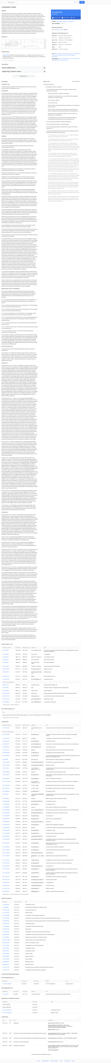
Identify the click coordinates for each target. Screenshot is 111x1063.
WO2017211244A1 (6, 781)
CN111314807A (5, 852)
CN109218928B (5, 815)
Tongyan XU (65, 21)
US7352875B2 (5, 690)
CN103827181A (5, 696)
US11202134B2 (5, 912)
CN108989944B (5, 821)
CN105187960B (5, 762)
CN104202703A (5, 679)
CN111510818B (5, 863)
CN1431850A (5, 687)
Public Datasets (54, 1060)
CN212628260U (5, 866)
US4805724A (5, 662)
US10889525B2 (5, 920)
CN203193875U (5, 699)
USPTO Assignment (75, 58)
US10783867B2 (5, 827)
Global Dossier (60, 60)
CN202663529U (5, 672)
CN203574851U (5, 948)
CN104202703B (5, 741)
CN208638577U (5, 964)
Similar (73, 17)
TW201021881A (6, 693)
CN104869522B (5, 752)
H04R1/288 (6, 55)
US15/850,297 (5, 994)
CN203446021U (5, 950)
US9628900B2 (5, 907)
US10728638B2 (5, 807)
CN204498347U (5, 747)
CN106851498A (5, 801)
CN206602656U (5, 804)
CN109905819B (5, 839)
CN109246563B (5, 830)
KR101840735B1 (6, 918)
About (38, 1060)
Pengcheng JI (71, 21)
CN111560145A (5, 868)
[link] (23, 56)
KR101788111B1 (6, 788)
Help (73, 1060)
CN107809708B (5, 809)
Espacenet (54, 60)
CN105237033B (5, 774)
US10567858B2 (5, 926)
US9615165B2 (5, 768)
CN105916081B (5, 778)
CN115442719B (5, 888)
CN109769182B (5, 843)
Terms (61, 1060)
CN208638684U (5, 956)
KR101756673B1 (6, 785)
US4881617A (5, 684)
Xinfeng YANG (59, 21)
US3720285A (5, 654)
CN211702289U (5, 849)
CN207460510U (5, 942)
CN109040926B (5, 818)
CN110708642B (5, 846)
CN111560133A (5, 872)
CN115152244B (5, 860)
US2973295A (5, 650)
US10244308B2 (5, 772)
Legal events (55, 55)
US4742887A (5, 659)
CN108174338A (5, 812)
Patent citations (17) (58, 53)
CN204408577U (5, 744)
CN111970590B (5, 945)
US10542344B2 (5, 738)
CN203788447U (5, 676)
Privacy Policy (67, 1060)
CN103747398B (5, 734)
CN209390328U (5, 836)
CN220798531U (5, 891)
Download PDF (57, 17)
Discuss (65, 60)
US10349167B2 (5, 749)
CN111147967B (5, 855)
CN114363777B (5, 967)
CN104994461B (5, 755)
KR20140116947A (6, 940)
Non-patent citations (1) (68, 53)
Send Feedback (45, 1060)
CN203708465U (5, 701)
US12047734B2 (5, 727)
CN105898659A (5, 791)
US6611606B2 (5, 666)
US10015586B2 (5, 937)
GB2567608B (5, 759)
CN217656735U (5, 879)
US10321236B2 (5, 923)
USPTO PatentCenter (66, 58)
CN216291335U (5, 969)
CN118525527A (5, 885)
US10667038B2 (5, 798)
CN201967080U (5, 669)
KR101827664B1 (6, 915)
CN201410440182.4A (7, 1010)
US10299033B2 (5, 904)
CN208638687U (5, 961)
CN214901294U (5, 876)
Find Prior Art (66, 17)
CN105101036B (5, 765)
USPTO (59, 58)
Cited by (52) (77, 53)
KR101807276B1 (6, 910)
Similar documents (62, 55)
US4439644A (5, 657)
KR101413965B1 (6, 959)
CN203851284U (5, 934)
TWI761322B (5, 794)
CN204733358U (5, 929)
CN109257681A (5, 824)
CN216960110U (5, 882)
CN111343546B (5, 833)
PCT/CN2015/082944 (6, 983)
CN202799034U (5, 953)
